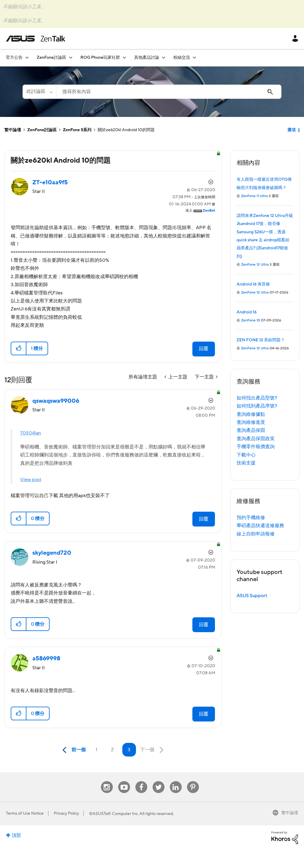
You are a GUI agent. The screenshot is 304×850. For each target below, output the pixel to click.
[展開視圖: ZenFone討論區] (71, 57)
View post (30, 480)
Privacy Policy (66, 813)
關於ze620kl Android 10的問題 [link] (126, 130)
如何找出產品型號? (257, 398)
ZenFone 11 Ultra (254, 196)
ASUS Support (252, 596)
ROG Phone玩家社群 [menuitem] (100, 57)
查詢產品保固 (251, 430)
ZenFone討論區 (42, 130)
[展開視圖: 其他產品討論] (164, 57)
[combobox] (168, 92)
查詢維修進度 (251, 422)
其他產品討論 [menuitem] (146, 57)
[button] (18, 348)
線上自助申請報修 (256, 534)
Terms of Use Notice (25, 813)
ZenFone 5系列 (77, 130)
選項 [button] (291, 130)
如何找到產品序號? (257, 406)
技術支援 (246, 463)
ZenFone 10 (250, 320)
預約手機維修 (251, 518)
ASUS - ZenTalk (35, 38)
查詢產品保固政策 (256, 439)
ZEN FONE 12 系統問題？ (261, 340)
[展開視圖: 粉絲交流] (194, 57)
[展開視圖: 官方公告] (27, 57)
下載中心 (246, 455)
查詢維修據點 (251, 414)
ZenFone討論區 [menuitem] (51, 57)
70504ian (30, 433)
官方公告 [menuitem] (14, 57)
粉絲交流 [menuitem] (181, 57)
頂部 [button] (16, 835)
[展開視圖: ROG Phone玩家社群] (124, 57)
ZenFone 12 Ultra (255, 264)
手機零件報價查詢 (256, 447)
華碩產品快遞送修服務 (260, 526)
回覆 (203, 349)
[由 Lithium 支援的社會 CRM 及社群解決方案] (284, 837)
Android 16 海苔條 (253, 284)
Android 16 (246, 312)
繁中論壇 (12, 130)
